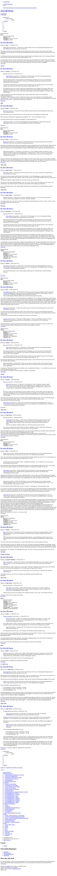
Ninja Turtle (6, 47)
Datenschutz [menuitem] (6, 855)
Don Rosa (5, 308)
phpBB (7, 866)
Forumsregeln (4, 13)
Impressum (6, 851)
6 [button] (3, 28)
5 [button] (3, 27)
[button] (6, 17)
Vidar (4, 121)
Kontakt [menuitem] (5, 845)
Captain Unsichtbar (7, 616)
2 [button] (3, 23)
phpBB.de (16, 867)
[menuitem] (8, 4)
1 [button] (3, 22)
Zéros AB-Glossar (7, 11)
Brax (4, 73)
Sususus (5, 141)
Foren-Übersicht (6, 840)
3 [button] (3, 25)
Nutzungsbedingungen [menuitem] (9, 854)
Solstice (5, 453)
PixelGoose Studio (17, 868)
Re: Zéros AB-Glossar (7, 42)
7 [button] (3, 30)
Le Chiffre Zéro (6, 711)
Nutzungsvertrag (7, 853)
